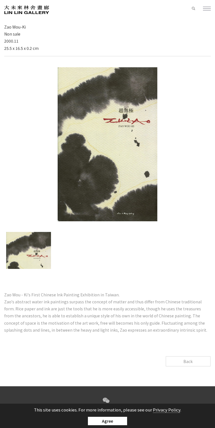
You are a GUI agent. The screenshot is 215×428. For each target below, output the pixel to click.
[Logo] (26, 9)
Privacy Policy (166, 410)
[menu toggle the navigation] (204, 9)
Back (188, 361)
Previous (102, 275)
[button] (193, 8)
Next (113, 275)
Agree (107, 421)
